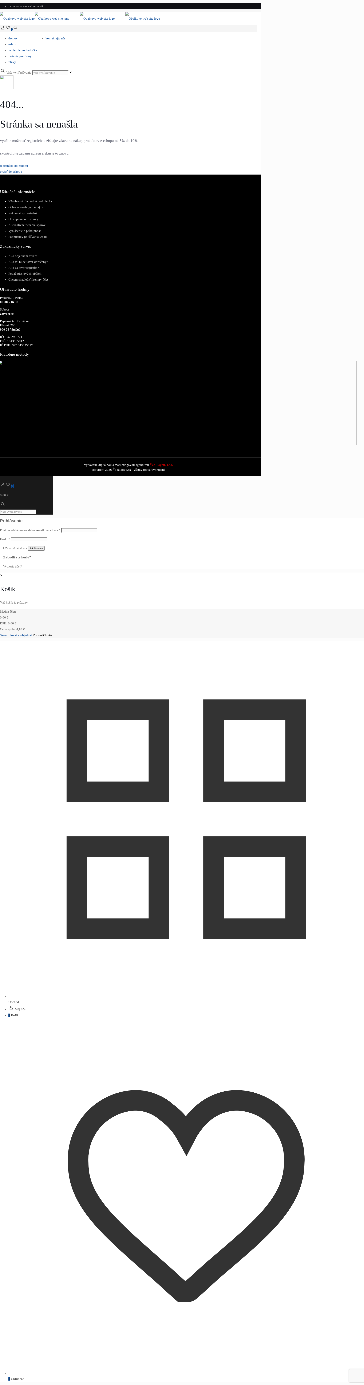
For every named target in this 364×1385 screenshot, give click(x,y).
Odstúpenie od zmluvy (23, 219)
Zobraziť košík (42, 635)
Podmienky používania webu (27, 236)
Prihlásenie (36, 548)
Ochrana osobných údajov (25, 207)
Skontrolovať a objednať (16, 635)
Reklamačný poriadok (22, 213)
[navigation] (182, 605)
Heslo (5, 539)
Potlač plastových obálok (24, 273)
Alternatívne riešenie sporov (27, 225)
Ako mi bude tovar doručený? (28, 262)
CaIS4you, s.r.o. (161, 465)
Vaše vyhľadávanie (18, 72)
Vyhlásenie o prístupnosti (24, 231)
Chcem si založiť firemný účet (28, 279)
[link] (70, 72)
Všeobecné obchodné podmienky (30, 201)
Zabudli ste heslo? (17, 557)
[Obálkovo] (80, 18)
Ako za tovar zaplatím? (23, 267)
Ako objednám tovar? (22, 256)
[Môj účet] (2, 29)
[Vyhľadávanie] (15, 29)
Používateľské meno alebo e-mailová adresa (30, 530)
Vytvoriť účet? (12, 566)
